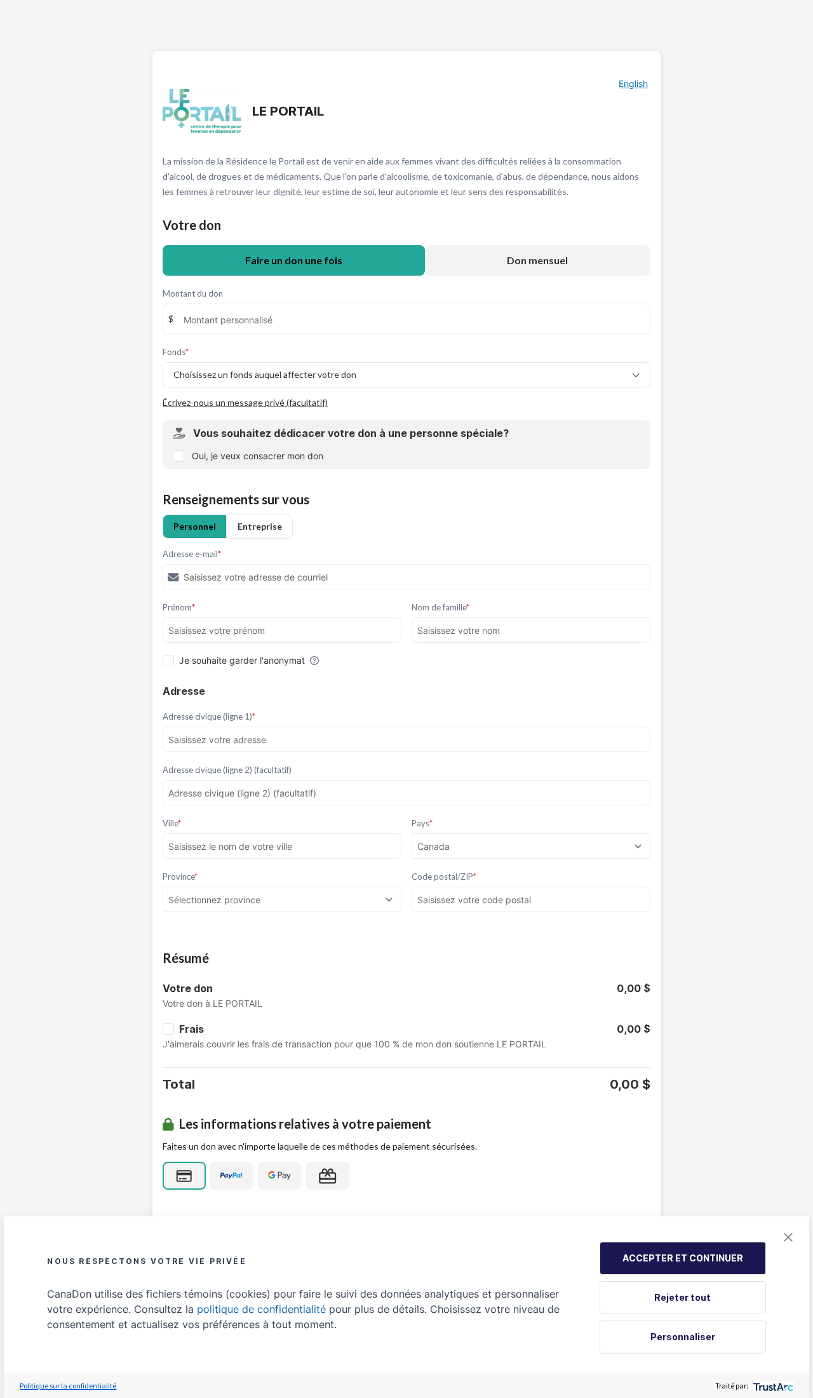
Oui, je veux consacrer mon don (257, 455)
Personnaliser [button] (682, 1336)
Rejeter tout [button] (682, 1297)
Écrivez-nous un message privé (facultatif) (245, 402)
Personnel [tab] (194, 526)
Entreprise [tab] (260, 526)
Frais (191, 1029)
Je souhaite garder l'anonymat (242, 660)
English (633, 83)
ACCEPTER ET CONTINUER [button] (682, 1258)
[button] (788, 1237)
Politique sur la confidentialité (68, 1385)
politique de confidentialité (261, 1309)
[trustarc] (772, 1385)
